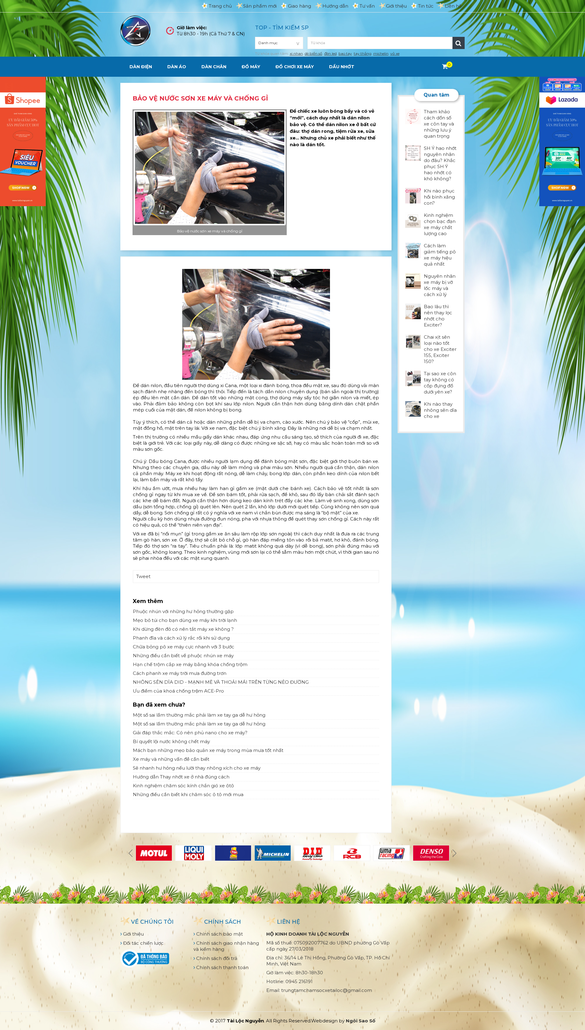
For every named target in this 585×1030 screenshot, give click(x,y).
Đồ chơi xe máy (294, 66)
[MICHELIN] (273, 853)
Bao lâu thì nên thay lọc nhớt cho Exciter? (438, 316)
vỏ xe (394, 53)
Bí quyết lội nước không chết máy (171, 741)
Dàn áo (176, 66)
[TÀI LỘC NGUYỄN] (135, 30)
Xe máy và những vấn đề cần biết (171, 759)
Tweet (143, 576)
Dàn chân (213, 66)
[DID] (312, 853)
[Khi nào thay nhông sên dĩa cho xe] (413, 408)
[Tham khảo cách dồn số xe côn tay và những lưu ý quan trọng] (413, 116)
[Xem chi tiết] (445, 66)
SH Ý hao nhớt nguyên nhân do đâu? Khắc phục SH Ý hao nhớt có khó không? (440, 163)
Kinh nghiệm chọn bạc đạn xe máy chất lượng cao (440, 224)
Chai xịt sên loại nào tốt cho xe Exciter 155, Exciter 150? (440, 349)
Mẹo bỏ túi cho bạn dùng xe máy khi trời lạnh (185, 620)
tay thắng (362, 53)
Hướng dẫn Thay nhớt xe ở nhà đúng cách (181, 777)
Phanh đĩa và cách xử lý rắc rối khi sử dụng (181, 638)
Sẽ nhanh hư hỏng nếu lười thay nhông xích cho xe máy (197, 768)
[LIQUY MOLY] (193, 853)
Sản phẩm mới (260, 6)
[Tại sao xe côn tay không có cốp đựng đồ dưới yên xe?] (413, 378)
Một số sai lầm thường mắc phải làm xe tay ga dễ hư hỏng (199, 715)
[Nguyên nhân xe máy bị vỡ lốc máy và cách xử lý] (413, 280)
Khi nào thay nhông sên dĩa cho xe (440, 410)
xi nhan (296, 53)
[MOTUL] (154, 853)
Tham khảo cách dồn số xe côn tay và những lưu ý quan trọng (439, 124)
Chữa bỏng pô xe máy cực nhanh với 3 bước (183, 647)
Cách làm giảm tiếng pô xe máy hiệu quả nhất (440, 255)
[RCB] (352, 853)
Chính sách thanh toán (222, 967)
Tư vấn (367, 6)
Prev (131, 853)
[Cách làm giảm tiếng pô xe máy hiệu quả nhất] (413, 250)
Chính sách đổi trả (216, 958)
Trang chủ (220, 6)
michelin (380, 53)
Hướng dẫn (335, 6)
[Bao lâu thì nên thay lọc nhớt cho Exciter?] (413, 311)
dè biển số (313, 53)
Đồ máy (251, 66)
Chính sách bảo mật (219, 934)
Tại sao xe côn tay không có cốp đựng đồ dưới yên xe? (440, 383)
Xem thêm (148, 601)
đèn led (330, 53)
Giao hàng (299, 6)
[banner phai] (562, 141)
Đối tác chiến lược (143, 943)
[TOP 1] (233, 853)
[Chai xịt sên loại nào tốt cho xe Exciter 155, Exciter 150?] (413, 341)
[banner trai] (23, 141)
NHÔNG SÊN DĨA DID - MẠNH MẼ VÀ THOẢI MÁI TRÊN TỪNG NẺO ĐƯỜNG (221, 682)
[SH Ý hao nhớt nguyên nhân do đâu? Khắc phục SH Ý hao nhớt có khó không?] (413, 152)
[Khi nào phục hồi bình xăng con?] (413, 195)
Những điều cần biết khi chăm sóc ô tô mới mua (188, 794)
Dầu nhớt (341, 66)
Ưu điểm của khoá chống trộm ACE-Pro (178, 691)
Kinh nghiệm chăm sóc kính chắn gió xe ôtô (183, 785)
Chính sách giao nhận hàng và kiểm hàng (226, 946)
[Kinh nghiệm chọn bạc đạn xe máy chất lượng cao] (413, 219)
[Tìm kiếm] (458, 43)
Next (454, 853)
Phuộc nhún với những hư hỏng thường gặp (183, 611)
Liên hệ (453, 6)
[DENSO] (431, 853)
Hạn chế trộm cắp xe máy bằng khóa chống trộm (190, 664)
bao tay (345, 53)
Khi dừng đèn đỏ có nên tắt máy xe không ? (183, 629)
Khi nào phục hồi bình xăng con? (439, 197)
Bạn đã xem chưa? (159, 705)
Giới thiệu (396, 6)
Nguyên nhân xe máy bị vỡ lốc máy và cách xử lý (440, 285)
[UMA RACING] (392, 853)
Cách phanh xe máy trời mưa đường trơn (179, 673)
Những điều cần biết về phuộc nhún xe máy (183, 655)
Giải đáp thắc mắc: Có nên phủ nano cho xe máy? (190, 732)
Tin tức (426, 6)
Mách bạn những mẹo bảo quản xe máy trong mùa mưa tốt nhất (208, 750)
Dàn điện (140, 66)
